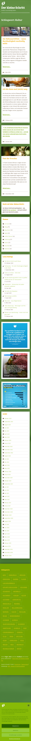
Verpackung (13, 640)
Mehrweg (17, 603)
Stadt (25, 628)
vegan (5, 640)
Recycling (22, 612)
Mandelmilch (7, 603)
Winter (19, 648)
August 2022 (7, 456)
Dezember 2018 (8, 549)
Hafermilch (17, 591)
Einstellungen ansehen (15, 735)
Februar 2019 (7, 543)
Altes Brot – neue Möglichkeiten (13, 301)
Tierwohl (20, 632)
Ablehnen (15, 730)
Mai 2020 (6, 530)
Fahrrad (15, 579)
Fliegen (23, 579)
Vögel (22, 640)
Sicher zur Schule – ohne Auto (12, 273)
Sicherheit (21, 624)
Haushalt (6, 245)
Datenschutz (24, 664)
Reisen (5, 616)
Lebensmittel (16, 599)
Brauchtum (7, 230)
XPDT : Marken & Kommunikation (16, 666)
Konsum (16, 595)
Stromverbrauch (8, 632)
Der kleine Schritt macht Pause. (13, 261)
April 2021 (7, 496)
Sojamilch (17, 628)
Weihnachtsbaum (8, 648)
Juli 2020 (6, 524)
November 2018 (8, 552)
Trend (11, 636)
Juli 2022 (6, 459)
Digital (6, 233)
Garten (6, 242)
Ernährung (7, 239)
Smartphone (7, 628)
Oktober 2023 (7, 418)
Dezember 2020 (8, 509)
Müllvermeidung (17, 608)
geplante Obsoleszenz (10, 587)
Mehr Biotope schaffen (11, 296)
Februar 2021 (7, 502)
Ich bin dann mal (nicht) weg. (15, 89)
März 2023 (7, 437)
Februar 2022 (7, 471)
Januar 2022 (7, 474)
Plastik (14, 612)
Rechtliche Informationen (14, 738)
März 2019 (7, 540)
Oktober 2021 (7, 481)
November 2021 (8, 477)
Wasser (5, 644)
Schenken (6, 620)
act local (6, 224)
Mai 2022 (6, 462)
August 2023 (7, 424)
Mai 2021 (6, 493)
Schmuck (15, 620)
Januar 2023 (7, 443)
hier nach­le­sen (12, 210)
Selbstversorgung (9, 624)
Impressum (18, 664)
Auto (4, 575)
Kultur (23, 595)
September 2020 (8, 518)
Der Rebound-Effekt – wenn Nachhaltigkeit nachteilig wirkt (14, 41)
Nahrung (6, 612)
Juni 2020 (6, 527)
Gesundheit (6, 591)
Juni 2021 (6, 490)
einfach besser (8, 236)
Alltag (5, 227)
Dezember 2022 (8, 446)
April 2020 (7, 534)
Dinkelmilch (13, 575)
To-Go (4, 636)
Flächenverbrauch (9, 583)
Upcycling (19, 636)
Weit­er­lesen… (6, 67)
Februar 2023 (7, 440)
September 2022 (8, 453)
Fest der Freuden (10, 158)
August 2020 (7, 521)
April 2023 (7, 434)
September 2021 (8, 484)
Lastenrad (6, 599)
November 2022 (8, 449)
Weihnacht (20, 644)
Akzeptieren (15, 726)
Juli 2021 (6, 487)
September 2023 (8, 421)
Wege (12, 644)
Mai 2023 (6, 431)
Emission (22, 575)
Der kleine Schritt (13, 7)
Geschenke (23, 587)
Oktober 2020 (7, 515)
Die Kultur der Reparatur (11, 291)
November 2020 (8, 512)
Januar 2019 (7, 546)
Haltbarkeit (6, 595)
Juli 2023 (6, 428)
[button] (28, 705)
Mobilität (6, 248)
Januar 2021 (7, 505)
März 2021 (7, 499)
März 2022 (7, 468)
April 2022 (7, 465)
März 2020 (7, 537)
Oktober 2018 (7, 555)
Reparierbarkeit (15, 616)
